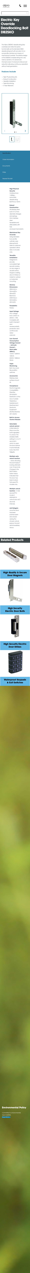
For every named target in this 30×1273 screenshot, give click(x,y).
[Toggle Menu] (25, 6)
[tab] (6, 153)
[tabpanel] (15, 358)
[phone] (20, 5)
